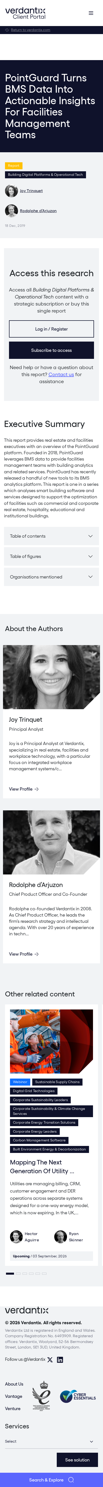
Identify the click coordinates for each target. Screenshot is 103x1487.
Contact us (61, 374)
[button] (10, 1274)
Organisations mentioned (36, 576)
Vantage (13, 1396)
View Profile (20, 789)
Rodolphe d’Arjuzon (38, 210)
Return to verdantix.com (30, 30)
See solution (77, 1459)
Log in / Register (51, 329)
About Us (14, 1384)
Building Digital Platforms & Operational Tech (45, 175)
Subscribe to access (51, 350)
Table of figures (25, 556)
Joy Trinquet (31, 190)
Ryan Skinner (76, 1237)
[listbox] (51, 1442)
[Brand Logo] (25, 13)
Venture (12, 1408)
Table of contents (28, 536)
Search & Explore (46, 1479)
